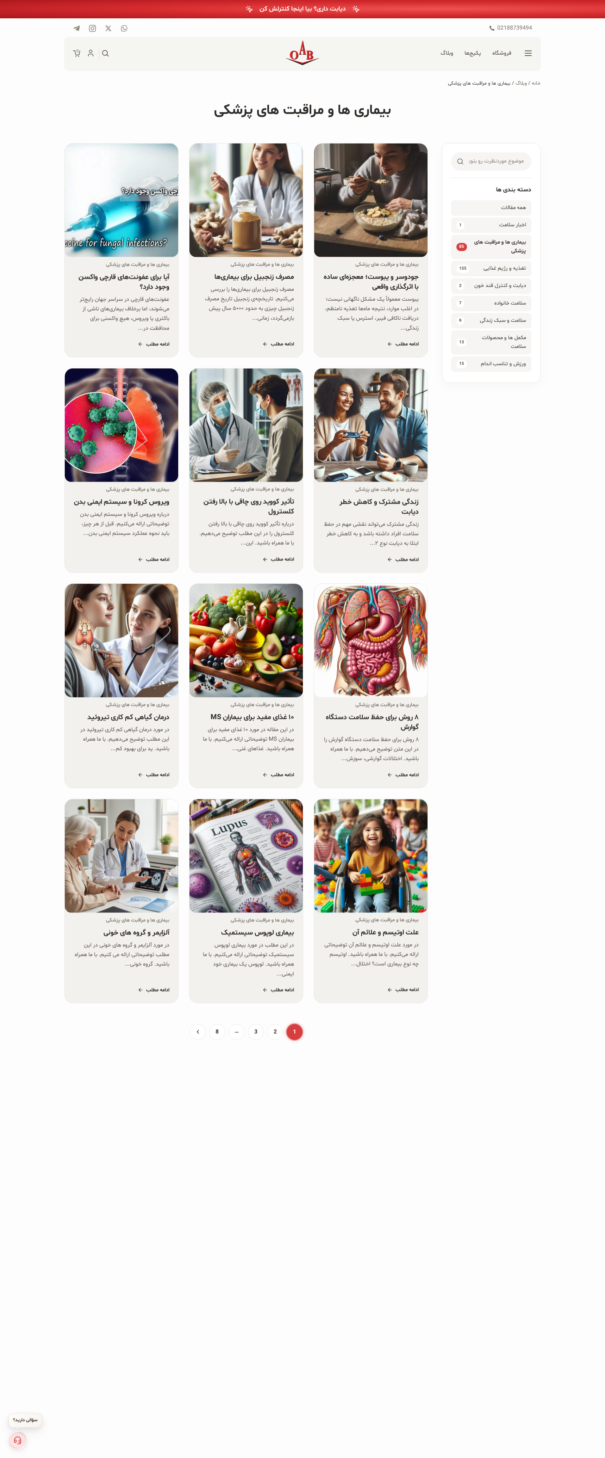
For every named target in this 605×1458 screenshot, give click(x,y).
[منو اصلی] (528, 54)
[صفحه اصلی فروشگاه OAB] (302, 53)
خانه (536, 83)
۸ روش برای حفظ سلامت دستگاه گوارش (372, 722)
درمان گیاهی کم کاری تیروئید (128, 717)
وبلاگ (521, 83)
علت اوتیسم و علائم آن (386, 933)
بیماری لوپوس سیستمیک (257, 933)
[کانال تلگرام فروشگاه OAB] (76, 28)
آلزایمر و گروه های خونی (136, 933)
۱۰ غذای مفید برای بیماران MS (252, 717)
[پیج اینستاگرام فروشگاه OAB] (92, 28)
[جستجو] (105, 53)
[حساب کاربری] (91, 53)
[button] (17, 1440)
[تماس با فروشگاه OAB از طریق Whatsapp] (124, 28)
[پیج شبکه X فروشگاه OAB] (108, 28)
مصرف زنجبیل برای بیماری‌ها (254, 277)
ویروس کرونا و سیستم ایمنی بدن (121, 502)
